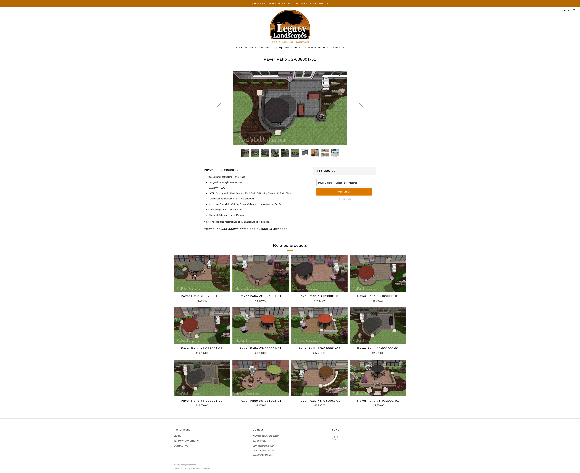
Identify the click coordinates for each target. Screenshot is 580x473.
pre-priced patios (286, 47)
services (264, 47)
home (238, 47)
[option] (290, 108)
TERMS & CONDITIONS (186, 441)
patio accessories (314, 47)
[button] (245, 153)
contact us (338, 47)
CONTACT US (181, 446)
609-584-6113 (259, 441)
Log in (566, 11)
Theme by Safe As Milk (183, 468)
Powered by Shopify (201, 468)
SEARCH (178, 436)
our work (250, 47)
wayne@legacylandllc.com (266, 436)
